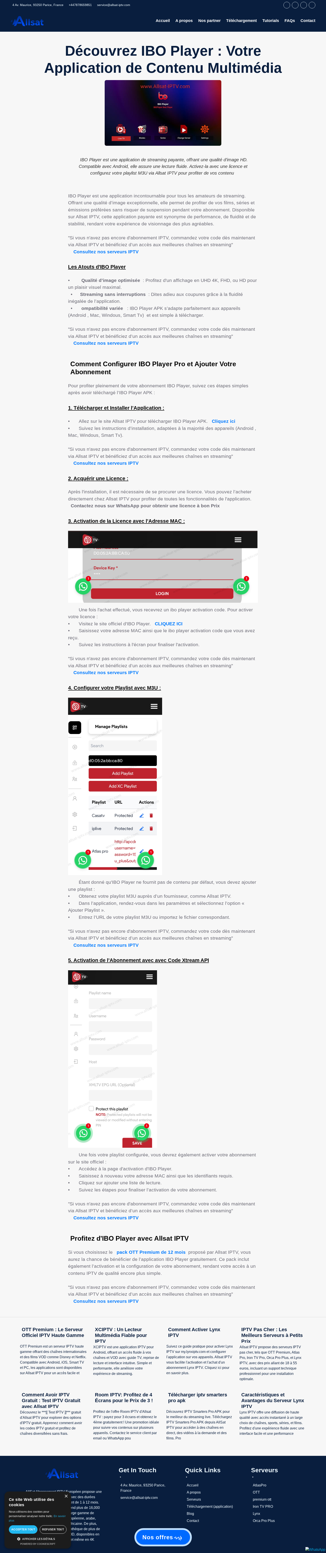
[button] (38, 1539)
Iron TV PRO (263, 1506)
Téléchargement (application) (210, 1506)
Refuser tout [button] (53, 1529)
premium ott (262, 1499)
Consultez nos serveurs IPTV (107, 251)
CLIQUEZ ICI (169, 623)
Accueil (163, 20)
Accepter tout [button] (23, 1529)
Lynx (256, 1514)
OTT (256, 1492)
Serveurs (194, 1499)
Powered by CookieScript (37, 1544)
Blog (190, 1514)
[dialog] (37, 1520)
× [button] (66, 1496)
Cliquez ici (223, 421)
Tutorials (270, 20)
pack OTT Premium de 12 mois (151, 1252)
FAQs (290, 20)
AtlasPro (259, 1485)
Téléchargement (241, 20)
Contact (307, 20)
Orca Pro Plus (264, 1521)
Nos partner (209, 20)
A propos (184, 20)
